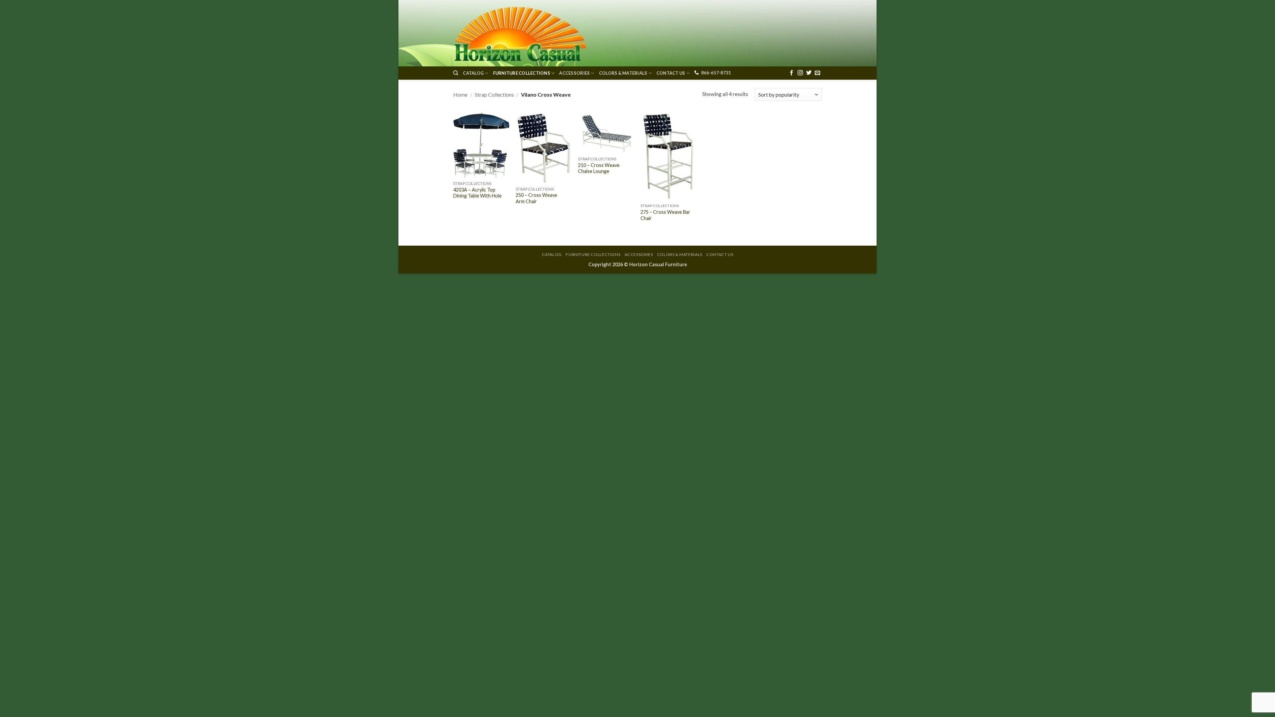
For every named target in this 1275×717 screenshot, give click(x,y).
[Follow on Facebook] (791, 73)
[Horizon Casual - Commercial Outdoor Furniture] (519, 33)
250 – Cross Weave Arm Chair (536, 198)
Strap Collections (494, 94)
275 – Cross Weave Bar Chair (665, 215)
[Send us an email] (817, 73)
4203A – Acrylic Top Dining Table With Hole (477, 193)
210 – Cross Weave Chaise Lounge (599, 168)
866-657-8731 (716, 72)
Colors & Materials (623, 73)
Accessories (574, 73)
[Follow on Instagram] (800, 73)
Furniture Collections (521, 73)
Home (460, 94)
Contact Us (670, 73)
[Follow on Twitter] (808, 73)
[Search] (455, 73)
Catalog (473, 73)
